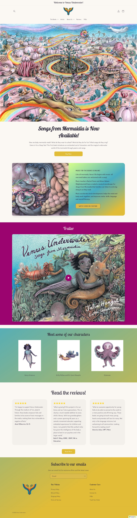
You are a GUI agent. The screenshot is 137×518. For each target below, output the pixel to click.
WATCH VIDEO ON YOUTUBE (88, 206)
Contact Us (93, 493)
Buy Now (68, 154)
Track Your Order (95, 500)
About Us (92, 489)
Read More (68, 451)
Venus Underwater (21, 512)
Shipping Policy (55, 496)
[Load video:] (68, 278)
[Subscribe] (84, 476)
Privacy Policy (55, 489)
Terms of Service (56, 500)
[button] (14, 11)
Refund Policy (55, 493)
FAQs (91, 496)
